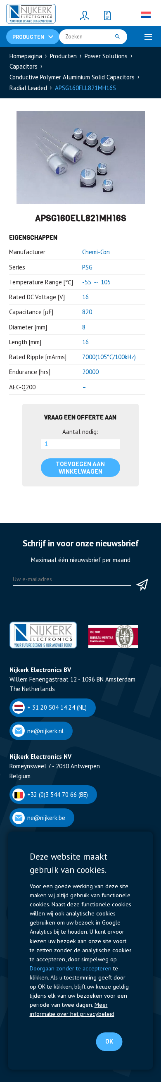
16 (85, 297)
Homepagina (25, 56)
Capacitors (23, 66)
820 (87, 312)
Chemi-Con (96, 252)
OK (109, 1041)
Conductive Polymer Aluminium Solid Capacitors (72, 77)
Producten (63, 56)
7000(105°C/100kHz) (109, 357)
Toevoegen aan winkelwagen (80, 468)
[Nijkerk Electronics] (31, 15)
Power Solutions (106, 56)
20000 (90, 372)
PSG (87, 267)
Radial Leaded (28, 88)
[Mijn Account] (85, 14)
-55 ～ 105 (96, 282)
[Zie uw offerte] (107, 14)
